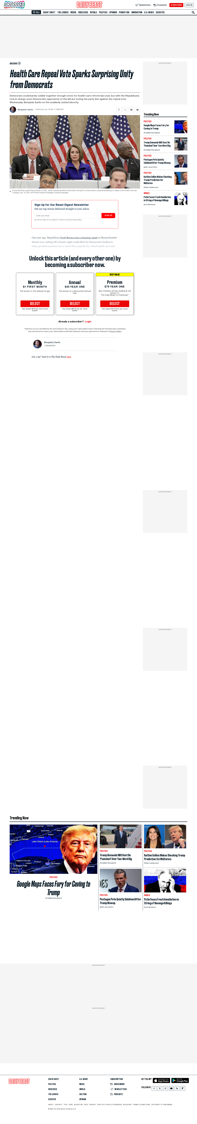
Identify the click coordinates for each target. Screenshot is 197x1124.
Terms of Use (65, 220)
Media (73, 12)
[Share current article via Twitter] (125, 109)
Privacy (92, 1104)
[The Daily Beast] (89, 5)
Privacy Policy (77, 220)
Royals (93, 12)
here (69, 356)
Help (86, 1104)
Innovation (136, 12)
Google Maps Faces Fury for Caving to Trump (53, 888)
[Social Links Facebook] (154, 1089)
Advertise (78, 1104)
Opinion (113, 12)
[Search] (193, 12)
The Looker (63, 12)
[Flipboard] (183, 1089)
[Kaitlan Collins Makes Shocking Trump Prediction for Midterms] (180, 184)
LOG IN (189, 5)
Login (88, 321)
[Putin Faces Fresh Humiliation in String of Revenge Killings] (180, 204)
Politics (103, 12)
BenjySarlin (50, 346)
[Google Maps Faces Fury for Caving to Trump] (180, 132)
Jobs (71, 1104)
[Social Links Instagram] (165, 1089)
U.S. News (149, 12)
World (82, 1089)
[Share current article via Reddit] (137, 109)
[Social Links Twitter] (159, 1089)
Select (35, 304)
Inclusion (127, 1104)
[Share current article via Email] (131, 109)
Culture (83, 1094)
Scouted (160, 12)
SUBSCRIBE (176, 5)
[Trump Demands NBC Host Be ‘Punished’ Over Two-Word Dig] (180, 149)
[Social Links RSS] (177, 1089)
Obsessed (83, 12)
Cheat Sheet (49, 12)
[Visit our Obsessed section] (23, 5)
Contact (58, 1104)
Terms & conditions (141, 1104)
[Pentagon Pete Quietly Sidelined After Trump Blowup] (180, 167)
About (51, 1104)
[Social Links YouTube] (171, 1089)
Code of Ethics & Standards (109, 1104)
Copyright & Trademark (161, 1104)
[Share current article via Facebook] (118, 109)
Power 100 (124, 12)
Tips (65, 1104)
